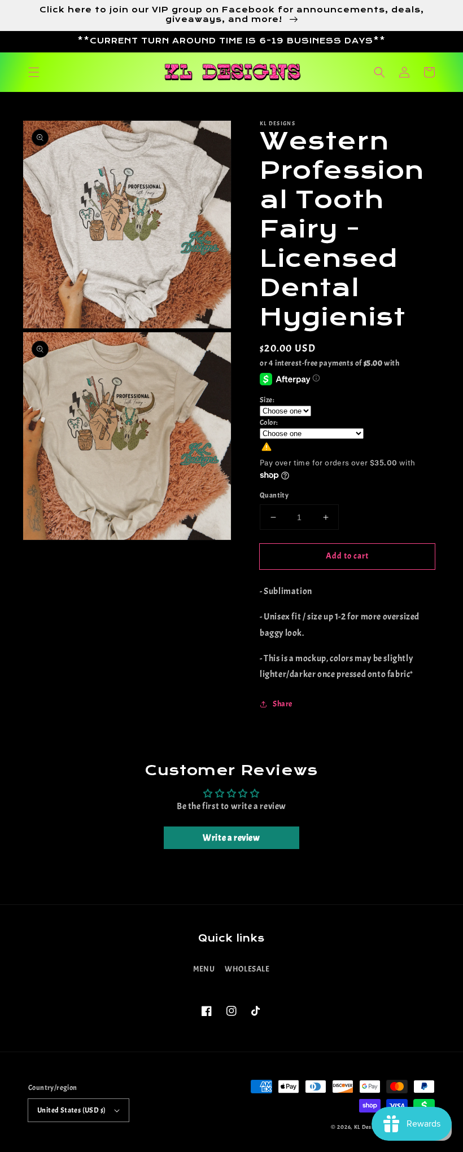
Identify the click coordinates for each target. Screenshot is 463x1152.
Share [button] (282, 704)
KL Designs (368, 1127)
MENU (204, 969)
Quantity (274, 495)
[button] (33, 72)
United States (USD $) (71, 1110)
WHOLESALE (247, 969)
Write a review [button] (231, 837)
